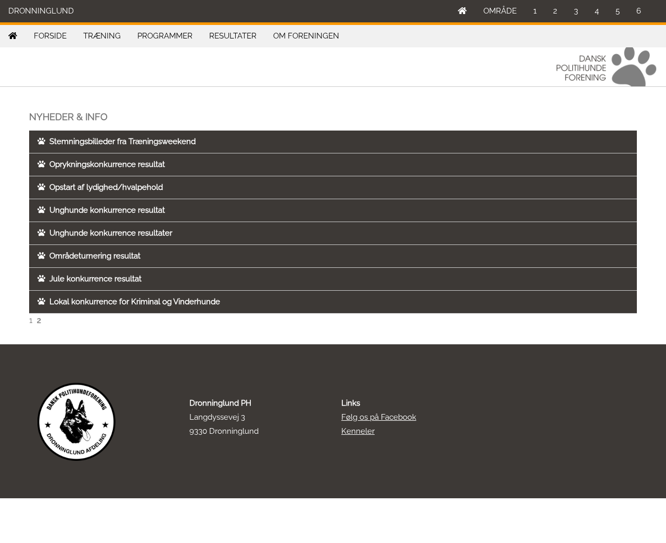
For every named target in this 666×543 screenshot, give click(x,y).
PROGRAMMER (165, 36)
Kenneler (358, 431)
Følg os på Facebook (378, 417)
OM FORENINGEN (306, 36)
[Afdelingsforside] (12, 36)
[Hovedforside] (462, 11)
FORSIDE (50, 36)
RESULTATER (233, 36)
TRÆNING (102, 36)
